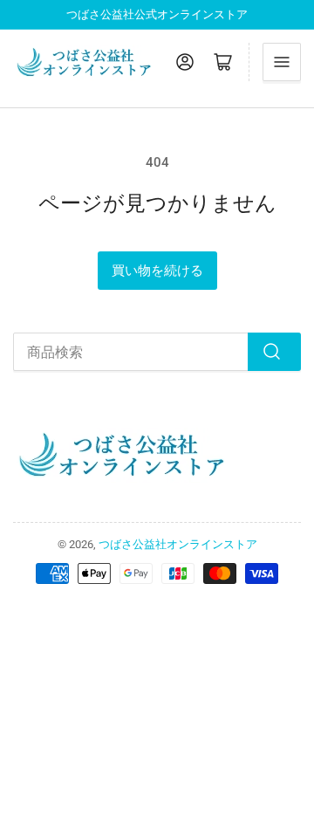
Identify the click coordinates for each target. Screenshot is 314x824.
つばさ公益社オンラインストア (178, 544)
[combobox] (157, 352)
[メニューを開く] (282, 62)
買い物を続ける (157, 270)
